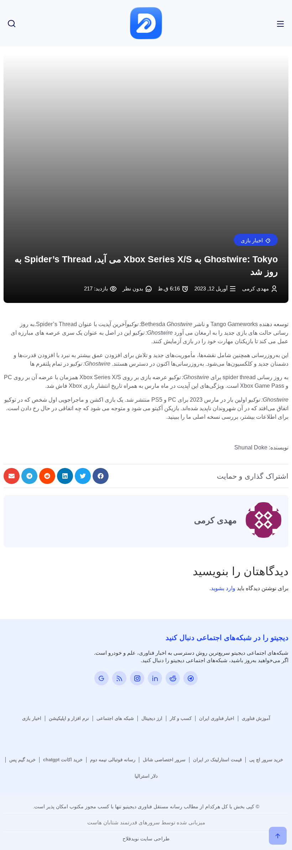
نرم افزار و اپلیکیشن (69, 718)
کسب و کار (181, 718)
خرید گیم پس (22, 759)
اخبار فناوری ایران (216, 718)
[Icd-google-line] (101, 678)
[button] (256, 240)
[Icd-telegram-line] (190, 678)
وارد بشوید (223, 588)
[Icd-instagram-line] (137, 678)
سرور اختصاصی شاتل (164, 759)
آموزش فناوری (256, 718)
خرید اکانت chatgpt (63, 759)
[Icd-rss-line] (119, 678)
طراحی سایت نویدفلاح (146, 838)
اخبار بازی (31, 718)
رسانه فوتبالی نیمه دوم (112, 759)
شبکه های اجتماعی (115, 718)
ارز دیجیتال (151, 718)
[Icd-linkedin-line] (155, 678)
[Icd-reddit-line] (173, 678)
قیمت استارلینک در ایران (217, 759)
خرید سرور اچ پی (266, 759)
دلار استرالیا (146, 776)
